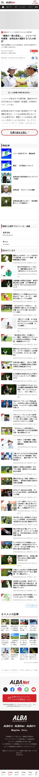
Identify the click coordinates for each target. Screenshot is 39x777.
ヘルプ (24, 746)
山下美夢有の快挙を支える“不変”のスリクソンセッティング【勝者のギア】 (25, 376)
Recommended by (28, 662)
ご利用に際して (22, 739)
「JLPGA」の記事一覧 (25, 670)
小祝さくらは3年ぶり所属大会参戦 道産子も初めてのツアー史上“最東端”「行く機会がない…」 (26, 572)
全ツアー (9, 7)
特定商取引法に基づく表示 (23, 741)
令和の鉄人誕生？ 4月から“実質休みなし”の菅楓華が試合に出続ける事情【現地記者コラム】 (25, 364)
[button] (19, 259)
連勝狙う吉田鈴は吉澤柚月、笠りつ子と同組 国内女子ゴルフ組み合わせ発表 (24, 469)
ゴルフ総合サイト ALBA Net (9, 670)
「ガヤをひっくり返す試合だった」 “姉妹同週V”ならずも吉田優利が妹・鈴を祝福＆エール (25, 430)
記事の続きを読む (18, 132)
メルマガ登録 (35, 3)
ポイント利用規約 (9, 746)
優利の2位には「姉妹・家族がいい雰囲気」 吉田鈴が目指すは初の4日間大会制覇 (25, 481)
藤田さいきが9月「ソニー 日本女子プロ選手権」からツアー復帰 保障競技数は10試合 (25, 258)
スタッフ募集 (22, 736)
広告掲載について (11, 736)
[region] (19, 7)
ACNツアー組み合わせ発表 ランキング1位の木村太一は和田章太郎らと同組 (25, 492)
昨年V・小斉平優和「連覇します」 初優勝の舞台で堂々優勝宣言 (28, 442)
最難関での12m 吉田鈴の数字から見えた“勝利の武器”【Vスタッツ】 (28, 558)
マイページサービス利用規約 (29, 744)
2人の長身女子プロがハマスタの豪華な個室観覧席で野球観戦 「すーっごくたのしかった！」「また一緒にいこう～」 (28, 389)
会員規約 (30, 739)
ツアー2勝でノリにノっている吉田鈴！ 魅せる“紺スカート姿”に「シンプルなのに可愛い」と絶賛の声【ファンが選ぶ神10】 (28, 506)
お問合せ (19, 746)
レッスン (23, 7)
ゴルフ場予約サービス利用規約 (11, 744)
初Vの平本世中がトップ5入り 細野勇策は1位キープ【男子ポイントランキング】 (28, 269)
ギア (16, 7)
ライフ (30, 7)
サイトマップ (31, 746)
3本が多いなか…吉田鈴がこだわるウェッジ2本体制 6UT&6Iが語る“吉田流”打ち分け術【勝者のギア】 (25, 519)
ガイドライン (11, 741)
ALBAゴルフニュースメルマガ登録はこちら (21, 698)
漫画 (36, 7)
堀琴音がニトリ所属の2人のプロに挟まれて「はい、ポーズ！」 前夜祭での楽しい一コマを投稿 (25, 296)
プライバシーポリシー (11, 739)
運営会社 (30, 736)
